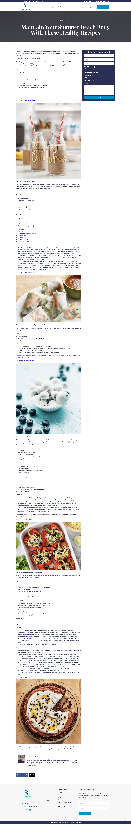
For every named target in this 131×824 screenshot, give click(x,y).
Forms (94, 7)
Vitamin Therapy (64, 7)
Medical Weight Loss (51, 7)
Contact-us (105, 1)
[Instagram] (27, 810)
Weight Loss (88, 75)
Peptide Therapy (86, 7)
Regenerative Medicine (91, 80)
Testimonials (98, 1)
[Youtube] (30, 810)
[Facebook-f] (23, 810)
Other (86, 83)
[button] (22, 775)
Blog (93, 1)
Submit (98, 97)
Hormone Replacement (91, 72)
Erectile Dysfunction (75, 7)
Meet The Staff (87, 1)
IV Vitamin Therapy (90, 78)
